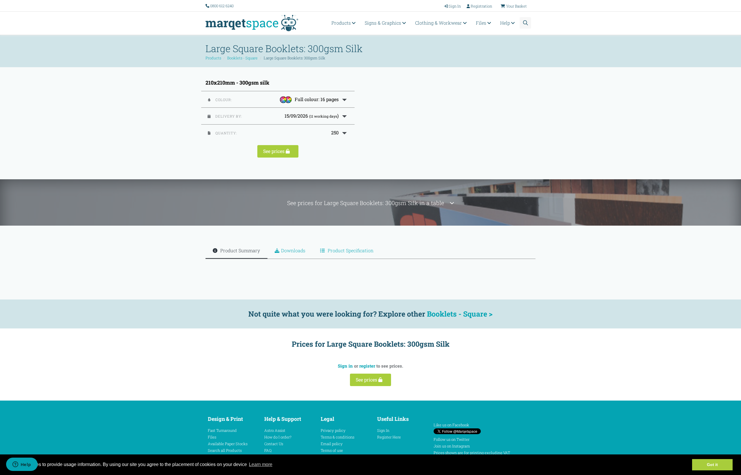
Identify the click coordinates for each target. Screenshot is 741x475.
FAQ (268, 450)
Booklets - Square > (460, 314)
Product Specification (350, 250)
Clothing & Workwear (439, 23)
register (367, 366)
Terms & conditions (337, 437)
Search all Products (225, 450)
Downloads (293, 250)
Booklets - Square (242, 58)
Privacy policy (333, 430)
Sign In (383, 430)
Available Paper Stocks (227, 443)
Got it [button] (712, 464)
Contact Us (273, 443)
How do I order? (277, 437)
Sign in (345, 366)
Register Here (389, 437)
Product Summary (239, 250)
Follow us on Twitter (451, 439)
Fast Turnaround (222, 430)
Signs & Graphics (383, 23)
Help (505, 23)
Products (341, 23)
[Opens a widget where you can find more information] (22, 465)
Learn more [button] (260, 464)
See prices (274, 151)
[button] (278, 99)
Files (481, 23)
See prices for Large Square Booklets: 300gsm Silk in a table (368, 203)
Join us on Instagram (452, 446)
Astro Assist (274, 430)
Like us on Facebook (451, 424)
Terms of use (332, 450)
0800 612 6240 (222, 5)
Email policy (332, 443)
